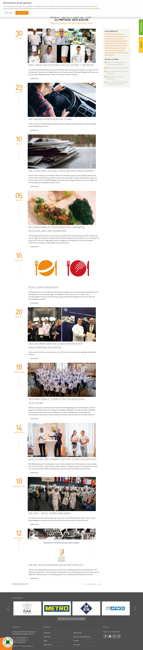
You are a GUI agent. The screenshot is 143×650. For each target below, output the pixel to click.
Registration (112, 50)
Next (134, 608)
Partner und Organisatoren (82, 637)
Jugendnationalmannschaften (113, 41)
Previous (9, 608)
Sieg (123, 50)
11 (95, 584)
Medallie (107, 45)
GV (110, 48)
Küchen (125, 36)
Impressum (77, 644)
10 (92, 584)
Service (122, 38)
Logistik (107, 50)
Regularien (112, 43)
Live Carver (119, 50)
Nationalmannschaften (122, 52)
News (45, 640)
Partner (107, 43)
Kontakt (76, 640)
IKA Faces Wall (119, 43)
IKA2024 (124, 41)
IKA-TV (107, 48)
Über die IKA (77, 633)
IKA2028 (111, 55)
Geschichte (47, 637)
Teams (107, 55)
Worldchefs (108, 36)
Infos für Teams (115, 38)
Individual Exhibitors (110, 52)
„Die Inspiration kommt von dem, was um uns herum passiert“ (117, 83)
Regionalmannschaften (116, 45)
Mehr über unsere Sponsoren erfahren (71, 619)
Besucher (114, 36)
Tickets (123, 48)
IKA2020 (125, 45)
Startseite (47, 633)
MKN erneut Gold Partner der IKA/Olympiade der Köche (116, 63)
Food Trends (108, 34)
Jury (125, 43)
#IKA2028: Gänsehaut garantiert (117, 68)
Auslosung (120, 36)
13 (99, 584)
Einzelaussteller (115, 48)
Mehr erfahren (9, 13)
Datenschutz (48, 644)
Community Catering (117, 34)
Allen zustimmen (22, 13)
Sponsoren (108, 38)
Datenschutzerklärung (93, 8)
